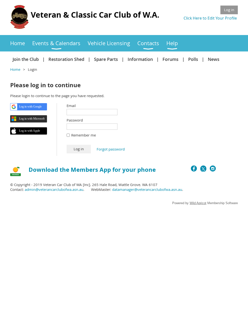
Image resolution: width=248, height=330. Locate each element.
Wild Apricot (198, 203)
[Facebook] (194, 168)
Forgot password (111, 149)
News (213, 59)
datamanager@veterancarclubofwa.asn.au (147, 189)
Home (15, 69)
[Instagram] (213, 168)
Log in (229, 9)
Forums (170, 59)
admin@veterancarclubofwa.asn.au (54, 189)
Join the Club (26, 59)
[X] (203, 168)
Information (140, 59)
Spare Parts (106, 59)
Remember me (83, 135)
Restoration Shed (66, 59)
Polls (193, 59)
